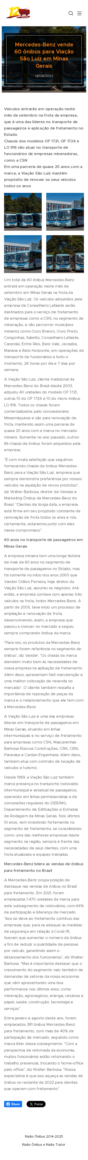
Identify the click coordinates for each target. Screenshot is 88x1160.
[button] (70, 13)
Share (15, 1104)
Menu (79, 13)
